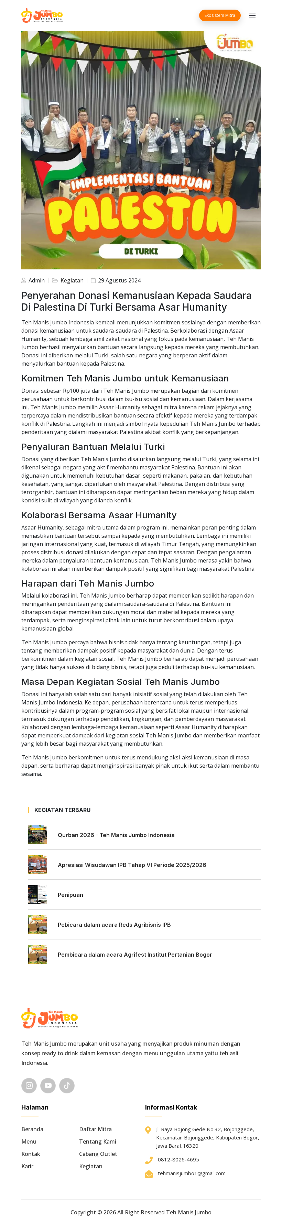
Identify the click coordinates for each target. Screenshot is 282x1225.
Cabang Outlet (98, 1154)
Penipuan (70, 894)
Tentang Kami (97, 1141)
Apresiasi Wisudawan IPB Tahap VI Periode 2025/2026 (132, 864)
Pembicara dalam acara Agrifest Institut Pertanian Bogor (135, 954)
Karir (27, 1166)
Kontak (30, 1154)
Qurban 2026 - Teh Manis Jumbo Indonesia (116, 835)
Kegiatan (71, 280)
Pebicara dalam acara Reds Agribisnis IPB (114, 924)
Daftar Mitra (95, 1129)
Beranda (32, 1129)
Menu (28, 1141)
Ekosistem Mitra (220, 15)
